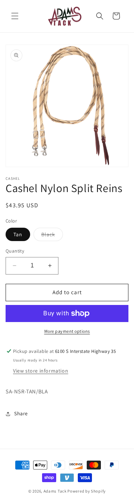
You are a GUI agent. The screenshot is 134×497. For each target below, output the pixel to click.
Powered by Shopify (86, 491)
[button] (15, 16)
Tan (17, 234)
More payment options (67, 331)
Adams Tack (55, 491)
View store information (40, 370)
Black (52, 236)
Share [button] (21, 413)
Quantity (15, 251)
